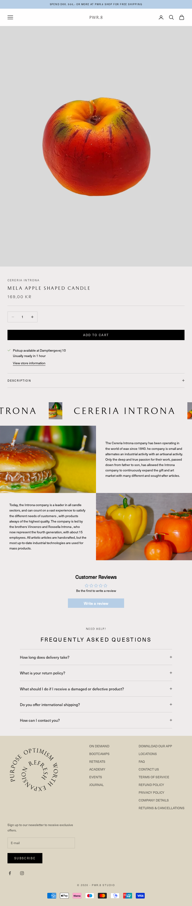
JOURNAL (96, 784)
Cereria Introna (23, 280)
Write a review (96, 603)
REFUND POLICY (151, 784)
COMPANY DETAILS (154, 800)
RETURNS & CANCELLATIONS (162, 807)
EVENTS (95, 776)
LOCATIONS (148, 753)
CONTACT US (149, 769)
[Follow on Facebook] (9, 873)
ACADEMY (97, 769)
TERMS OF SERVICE (154, 776)
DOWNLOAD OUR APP (155, 746)
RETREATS (97, 761)
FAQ (142, 761)
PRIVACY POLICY (151, 792)
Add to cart (96, 335)
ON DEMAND (99, 746)
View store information (29, 363)
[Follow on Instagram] (22, 873)
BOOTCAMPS (99, 753)
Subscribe (25, 858)
